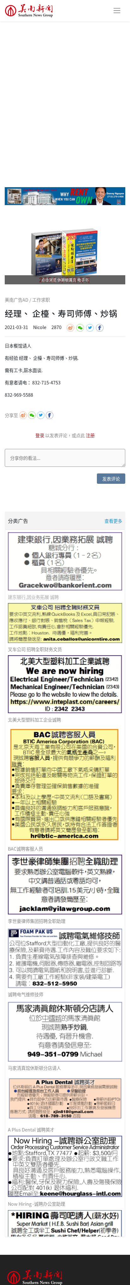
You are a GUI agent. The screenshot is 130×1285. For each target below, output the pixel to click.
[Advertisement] (65, 89)
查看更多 (113, 520)
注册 (90, 435)
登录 (40, 435)
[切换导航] (117, 10)
